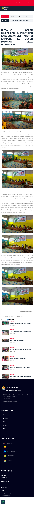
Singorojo (9, 460)
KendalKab (9, 447)
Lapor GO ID (10, 443)
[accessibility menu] (3, 502)
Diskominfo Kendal (11, 451)
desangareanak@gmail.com (10, 401)
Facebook (6, 415)
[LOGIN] (16, 3)
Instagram (6, 422)
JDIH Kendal (10, 455)
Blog (5, 428)
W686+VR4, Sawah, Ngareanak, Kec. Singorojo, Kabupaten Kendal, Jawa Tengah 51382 (18, 395)
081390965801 (7, 399)
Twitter (6, 418)
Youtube (6, 425)
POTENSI (11, 321)
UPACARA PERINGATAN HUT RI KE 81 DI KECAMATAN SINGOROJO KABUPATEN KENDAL (22, 21)
